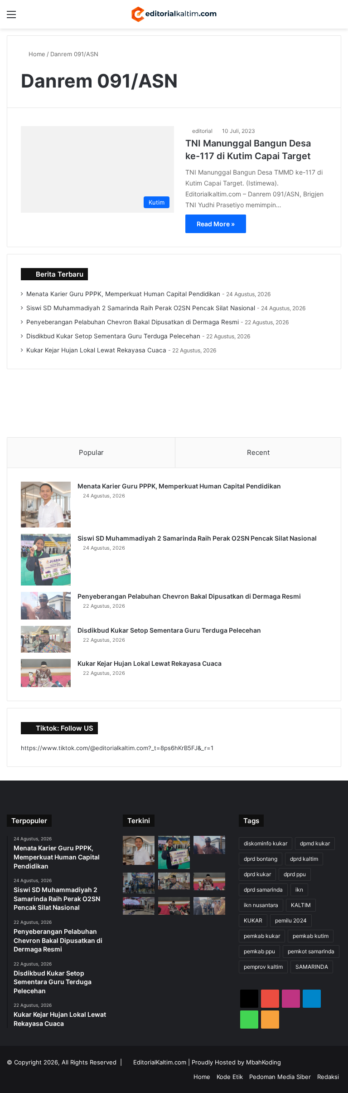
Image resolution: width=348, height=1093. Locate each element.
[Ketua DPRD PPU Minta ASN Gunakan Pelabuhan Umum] (209, 906)
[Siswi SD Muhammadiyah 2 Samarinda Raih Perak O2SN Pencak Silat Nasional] (46, 560)
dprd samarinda (263, 889)
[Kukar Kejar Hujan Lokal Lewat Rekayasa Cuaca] (46, 673)
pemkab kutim (311, 935)
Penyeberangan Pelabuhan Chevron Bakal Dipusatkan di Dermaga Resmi (132, 322)
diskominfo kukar (265, 843)
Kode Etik (230, 1076)
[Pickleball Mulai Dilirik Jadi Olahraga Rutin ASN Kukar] (139, 883)
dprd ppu (295, 874)
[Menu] (11, 17)
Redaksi (328, 1076)
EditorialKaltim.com (159, 1062)
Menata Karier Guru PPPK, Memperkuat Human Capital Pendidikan (123, 294)
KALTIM (301, 905)
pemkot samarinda (311, 951)
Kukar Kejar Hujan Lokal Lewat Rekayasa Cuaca (96, 350)
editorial (202, 130)
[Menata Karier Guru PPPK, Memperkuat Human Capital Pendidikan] (46, 504)
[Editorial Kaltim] (174, 14)
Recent (258, 452)
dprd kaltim (304, 858)
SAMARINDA (311, 966)
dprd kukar (257, 874)
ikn (299, 889)
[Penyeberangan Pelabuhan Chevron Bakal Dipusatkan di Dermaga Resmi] (46, 606)
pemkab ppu (259, 951)
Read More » (216, 224)
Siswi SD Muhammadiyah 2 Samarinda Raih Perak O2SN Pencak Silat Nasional (140, 308)
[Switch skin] (320, 17)
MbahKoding (263, 1062)
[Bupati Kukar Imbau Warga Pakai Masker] (174, 906)
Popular (91, 452)
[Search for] (336, 17)
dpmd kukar (315, 843)
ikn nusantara (261, 905)
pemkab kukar (262, 935)
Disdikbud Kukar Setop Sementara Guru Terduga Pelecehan (113, 336)
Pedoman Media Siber (280, 1076)
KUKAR (253, 920)
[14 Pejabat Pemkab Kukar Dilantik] (139, 906)
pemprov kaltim (263, 966)
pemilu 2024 (291, 920)
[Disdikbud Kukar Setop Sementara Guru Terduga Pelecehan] (46, 639)
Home (36, 54)
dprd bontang (260, 858)
